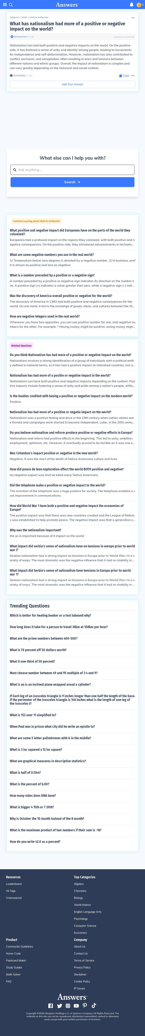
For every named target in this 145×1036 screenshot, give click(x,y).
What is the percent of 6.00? (29, 784)
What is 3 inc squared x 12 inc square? (36, 750)
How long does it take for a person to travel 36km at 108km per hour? (59, 627)
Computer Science (85, 926)
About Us (79, 946)
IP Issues (79, 988)
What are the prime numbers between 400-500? (43, 638)
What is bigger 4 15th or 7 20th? (32, 807)
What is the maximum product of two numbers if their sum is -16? (55, 830)
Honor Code (13, 953)
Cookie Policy (82, 981)
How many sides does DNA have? (33, 796)
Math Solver (13, 974)
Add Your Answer (72, 84)
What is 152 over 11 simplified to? (33, 715)
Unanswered (14, 898)
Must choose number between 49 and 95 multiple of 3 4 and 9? (54, 673)
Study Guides (14, 967)
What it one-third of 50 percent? (32, 661)
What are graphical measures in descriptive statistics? (48, 761)
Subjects (14, 17)
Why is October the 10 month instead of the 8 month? (47, 819)
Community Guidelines (19, 946)
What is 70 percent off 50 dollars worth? (38, 650)
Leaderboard (14, 884)
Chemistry (80, 891)
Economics (80, 932)
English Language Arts (87, 912)
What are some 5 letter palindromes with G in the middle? (50, 738)
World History (82, 905)
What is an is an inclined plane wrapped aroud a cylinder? (50, 684)
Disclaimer (80, 974)
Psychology (81, 919)
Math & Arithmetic (39, 17)
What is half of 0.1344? (25, 773)
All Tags (10, 891)
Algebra (78, 884)
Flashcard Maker (16, 960)
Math (24, 17)
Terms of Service (84, 960)
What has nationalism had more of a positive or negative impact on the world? (67, 26)
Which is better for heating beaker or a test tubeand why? (50, 615)
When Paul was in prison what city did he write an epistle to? (52, 727)
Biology (78, 898)
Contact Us (81, 953)
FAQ (8, 981)
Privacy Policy (82, 967)
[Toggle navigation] (5, 4)
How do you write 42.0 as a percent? (35, 842)
